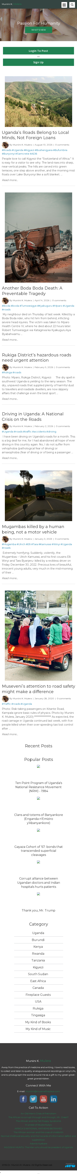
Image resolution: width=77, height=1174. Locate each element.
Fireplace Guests (38, 995)
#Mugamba (9, 544)
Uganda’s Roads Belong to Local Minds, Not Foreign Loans (35, 135)
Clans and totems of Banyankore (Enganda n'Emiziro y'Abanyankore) (38, 819)
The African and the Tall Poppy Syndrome (38, 1121)
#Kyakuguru (44, 305)
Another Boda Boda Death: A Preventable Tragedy (32, 291)
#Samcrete (22, 153)
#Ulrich (21, 544)
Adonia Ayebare (38, 1143)
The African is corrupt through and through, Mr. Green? (38, 1117)
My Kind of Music (38, 1029)
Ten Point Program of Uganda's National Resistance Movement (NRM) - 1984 (38, 787)
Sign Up (38, 62)
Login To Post (38, 51)
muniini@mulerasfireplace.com (43, 1091)
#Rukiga (7, 372)
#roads (6, 309)
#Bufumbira (60, 150)
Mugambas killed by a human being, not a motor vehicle (33, 529)
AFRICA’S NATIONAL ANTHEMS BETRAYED (38, 1128)
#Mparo (57, 305)
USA (38, 1001)
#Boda (6, 305)
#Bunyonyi (8, 153)
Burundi (38, 940)
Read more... (10, 180)
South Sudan (38, 974)
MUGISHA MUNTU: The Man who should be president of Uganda (38, 1147)
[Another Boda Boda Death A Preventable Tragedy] (38, 194)
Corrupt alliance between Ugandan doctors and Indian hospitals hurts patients (38, 882)
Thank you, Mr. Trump (38, 910)
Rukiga (38, 1008)
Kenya (38, 946)
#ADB (33, 153)
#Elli (28, 544)
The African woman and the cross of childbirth (38, 1132)
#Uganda (17, 150)
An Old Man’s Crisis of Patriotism (38, 1113)
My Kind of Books (38, 1022)
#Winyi (56, 544)
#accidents (39, 431)
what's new (38, 30)
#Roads (6, 150)
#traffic (27, 431)
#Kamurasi (44, 544)
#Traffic (6, 703)
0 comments (62, 144)
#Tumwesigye (28, 305)
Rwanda (38, 953)
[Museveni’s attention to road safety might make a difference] (38, 592)
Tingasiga (38, 1015)
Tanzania (38, 960)
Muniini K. (11, 4)
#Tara (34, 544)
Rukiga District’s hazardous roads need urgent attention (36, 357)
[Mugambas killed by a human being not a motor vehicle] (38, 472)
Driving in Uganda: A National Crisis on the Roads (33, 416)
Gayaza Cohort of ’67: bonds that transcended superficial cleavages (38, 851)
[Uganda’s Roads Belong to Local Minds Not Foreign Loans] (38, 77)
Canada (38, 988)
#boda (15, 305)
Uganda (38, 933)
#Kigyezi (29, 150)
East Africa (38, 981)
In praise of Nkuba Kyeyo (38, 1124)
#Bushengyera (44, 150)
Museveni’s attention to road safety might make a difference (38, 689)
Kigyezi (38, 967)
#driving (51, 431)
